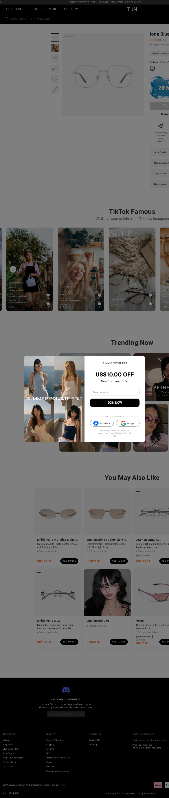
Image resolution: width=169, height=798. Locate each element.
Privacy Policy (114, 433)
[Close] (159, 359)
